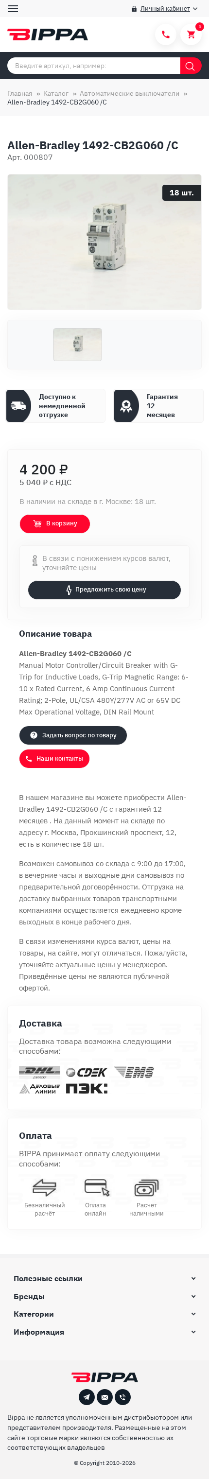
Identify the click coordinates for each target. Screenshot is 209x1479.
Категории (34, 1314)
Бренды (29, 1296)
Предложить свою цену (110, 589)
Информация (39, 1332)
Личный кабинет (165, 8)
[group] (104, 242)
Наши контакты (59, 758)
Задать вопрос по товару (79, 735)
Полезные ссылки (48, 1278)
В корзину (61, 523)
